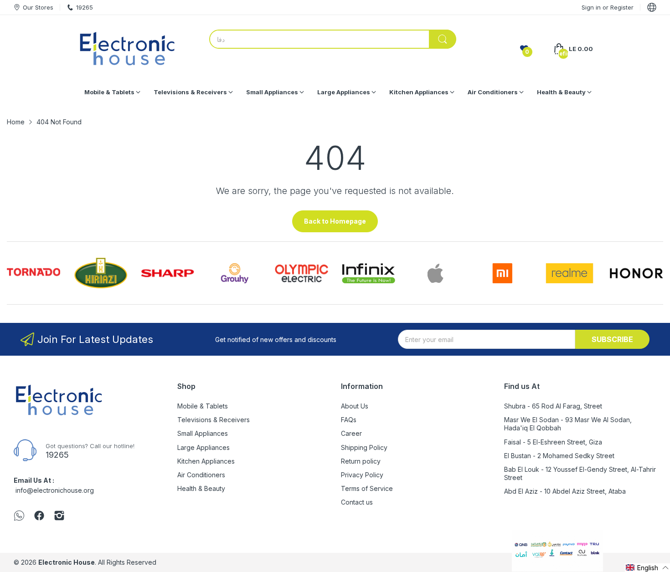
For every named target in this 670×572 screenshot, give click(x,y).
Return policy (361, 461)
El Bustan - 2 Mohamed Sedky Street (559, 456)
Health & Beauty (201, 488)
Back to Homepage (335, 221)
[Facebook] (39, 516)
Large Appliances (203, 447)
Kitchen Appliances (206, 461)
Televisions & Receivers (213, 420)
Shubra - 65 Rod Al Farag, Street (553, 406)
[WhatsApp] (19, 516)
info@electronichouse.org (54, 490)
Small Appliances (202, 433)
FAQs (348, 420)
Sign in (592, 7)
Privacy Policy (362, 475)
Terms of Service (367, 488)
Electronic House (66, 562)
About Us (354, 406)
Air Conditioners (201, 475)
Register (622, 7)
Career (351, 433)
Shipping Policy (364, 447)
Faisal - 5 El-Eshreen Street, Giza (553, 442)
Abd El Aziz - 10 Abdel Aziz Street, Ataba (565, 491)
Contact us (357, 502)
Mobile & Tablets (202, 406)
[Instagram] (59, 516)
